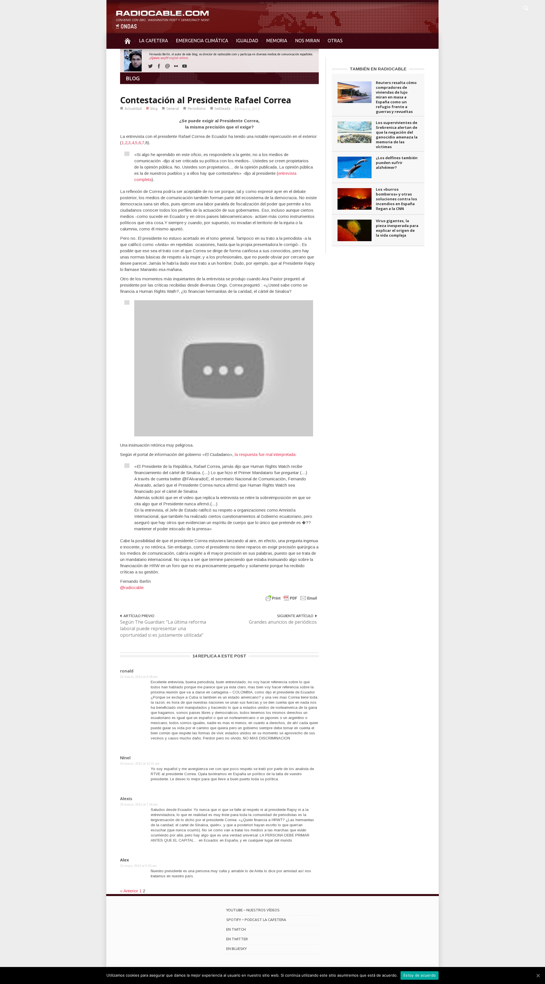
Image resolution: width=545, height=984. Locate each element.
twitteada (222, 108)
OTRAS (335, 40)
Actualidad (133, 108)
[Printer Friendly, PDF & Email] (291, 598)
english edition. (179, 58)
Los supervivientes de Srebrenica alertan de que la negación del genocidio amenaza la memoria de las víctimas (397, 134)
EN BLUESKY (236, 949)
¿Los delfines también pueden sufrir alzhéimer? (397, 162)
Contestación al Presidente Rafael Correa (205, 100)
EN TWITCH (236, 929)
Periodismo (197, 108)
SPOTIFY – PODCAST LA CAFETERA (256, 920)
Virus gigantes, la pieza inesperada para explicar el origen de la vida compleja (397, 228)
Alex (124, 860)
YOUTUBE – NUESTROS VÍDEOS (253, 910)
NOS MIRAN (307, 40)
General (172, 108)
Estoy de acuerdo (419, 975)
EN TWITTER (237, 939)
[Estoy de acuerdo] (538, 975)
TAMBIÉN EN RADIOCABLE (378, 68)
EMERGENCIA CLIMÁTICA (202, 40)
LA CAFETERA (153, 40)
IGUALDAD (247, 40)
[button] (525, 7)
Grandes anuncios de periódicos (283, 622)
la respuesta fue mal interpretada (265, 454)
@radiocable (132, 587)
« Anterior (129, 890)
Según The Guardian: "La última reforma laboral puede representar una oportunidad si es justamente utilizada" (163, 628)
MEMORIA (276, 40)
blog (154, 108)
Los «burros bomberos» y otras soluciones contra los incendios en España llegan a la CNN (396, 199)
